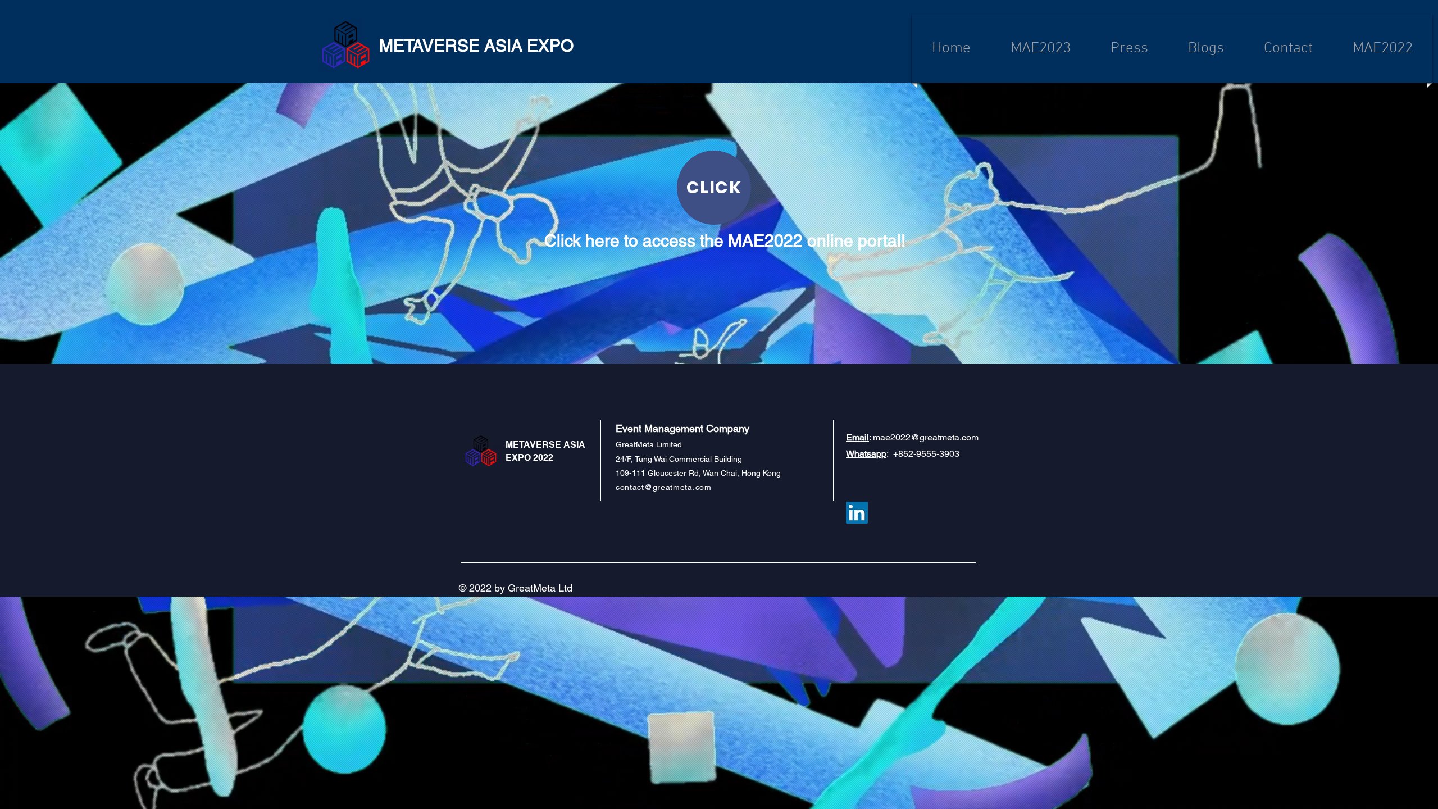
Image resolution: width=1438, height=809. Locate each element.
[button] (1382, 48)
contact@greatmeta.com (664, 487)
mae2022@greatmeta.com (926, 437)
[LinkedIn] (857, 513)
